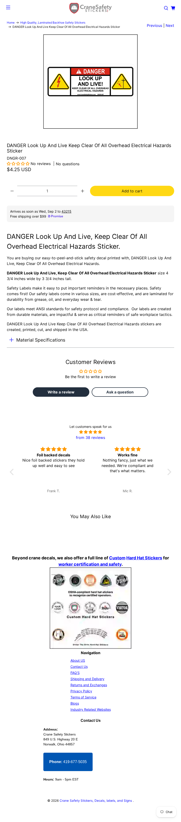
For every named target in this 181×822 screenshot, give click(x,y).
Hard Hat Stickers (144, 557)
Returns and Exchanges (88, 685)
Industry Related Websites (90, 709)
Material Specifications (40, 340)
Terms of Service (83, 697)
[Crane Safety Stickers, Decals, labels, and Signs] (90, 8)
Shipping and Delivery (87, 679)
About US (77, 660)
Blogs (74, 703)
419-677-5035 (68, 762)
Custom (117, 557)
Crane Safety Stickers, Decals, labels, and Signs (96, 800)
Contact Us (79, 667)
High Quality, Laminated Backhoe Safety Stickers (52, 22)
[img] (90, 432)
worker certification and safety (90, 564)
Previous (154, 25)
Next (170, 25)
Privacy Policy (81, 691)
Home (11, 22)
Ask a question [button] (120, 392)
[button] (18, 163)
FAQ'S (75, 673)
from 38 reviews (90, 437)
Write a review (61, 392)
